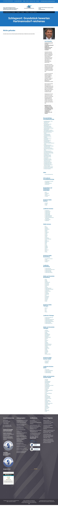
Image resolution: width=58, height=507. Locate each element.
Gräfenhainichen (47, 386)
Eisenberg (46, 338)
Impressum (31, 440)
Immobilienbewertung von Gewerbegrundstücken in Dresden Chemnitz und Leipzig (48, 146)
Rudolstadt (46, 347)
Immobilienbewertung (8, 12)
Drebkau (46, 281)
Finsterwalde (47, 283)
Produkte (22, 12)
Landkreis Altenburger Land (49, 317)
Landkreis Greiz (47, 318)
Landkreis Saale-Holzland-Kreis (49, 319)
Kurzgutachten (47, 182)
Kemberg (46, 389)
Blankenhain (47, 336)
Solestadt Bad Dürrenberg (48, 403)
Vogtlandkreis (47, 220)
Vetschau (46, 299)
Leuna (46, 392)
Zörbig (46, 411)
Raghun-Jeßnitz (47, 400)
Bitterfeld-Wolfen (47, 382)
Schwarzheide (47, 296)
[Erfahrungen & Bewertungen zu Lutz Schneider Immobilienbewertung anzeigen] (8, 478)
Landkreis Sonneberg (48, 322)
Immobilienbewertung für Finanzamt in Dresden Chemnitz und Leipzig (49, 143)
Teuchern (46, 405)
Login (29, 503)
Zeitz (45, 409)
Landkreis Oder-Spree (48, 270)
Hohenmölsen (47, 387)
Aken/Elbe (46, 379)
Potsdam (46, 261)
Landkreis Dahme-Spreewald (49, 289)
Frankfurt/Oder (47, 260)
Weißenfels (46, 406)
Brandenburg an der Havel (48, 258)
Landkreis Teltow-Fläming (48, 272)
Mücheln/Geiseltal (47, 396)
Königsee (46, 342)
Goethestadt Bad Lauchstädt (49, 385)
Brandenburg (47, 193)
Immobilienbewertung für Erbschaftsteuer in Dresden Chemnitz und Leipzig (48, 160)
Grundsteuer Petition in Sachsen (48, 166)
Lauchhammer (47, 290)
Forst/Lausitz (47, 284)
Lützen (46, 394)
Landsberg (46, 391)
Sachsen (46, 194)
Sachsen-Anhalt (47, 195)
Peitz (45, 295)
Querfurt (46, 399)
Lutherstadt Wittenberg (48, 393)
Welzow (46, 300)
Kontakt (32, 12)
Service (36, 12)
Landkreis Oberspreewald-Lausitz (50, 269)
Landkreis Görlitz (47, 212)
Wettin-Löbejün (47, 407)
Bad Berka (46, 333)
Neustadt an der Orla (48, 345)
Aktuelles (13, 12)
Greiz (46, 339)
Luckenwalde (47, 293)
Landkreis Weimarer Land (48, 323)
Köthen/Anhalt (47, 369)
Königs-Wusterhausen (48, 288)
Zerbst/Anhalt (47, 410)
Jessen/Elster (47, 388)
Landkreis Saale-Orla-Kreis (48, 320)
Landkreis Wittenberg (48, 372)
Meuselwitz (46, 343)
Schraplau (46, 402)
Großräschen (47, 285)
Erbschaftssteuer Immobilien (49, 181)
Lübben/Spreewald (47, 291)
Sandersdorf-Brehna (48, 401)
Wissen (28, 12)
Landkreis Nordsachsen (48, 216)
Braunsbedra (47, 383)
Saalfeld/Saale (47, 348)
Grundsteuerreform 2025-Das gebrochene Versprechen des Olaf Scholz (48, 149)
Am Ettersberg (47, 331)
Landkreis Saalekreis (48, 371)
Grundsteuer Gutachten (47, 168)
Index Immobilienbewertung (49, 174)
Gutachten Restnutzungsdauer (48, 167)
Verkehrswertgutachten (48, 183)
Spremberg (46, 298)
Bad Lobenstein (47, 335)
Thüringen (46, 196)
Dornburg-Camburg (48, 337)
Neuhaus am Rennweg (48, 344)
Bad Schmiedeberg (47, 381)
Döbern (46, 280)
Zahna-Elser (46, 408)
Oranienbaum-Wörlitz (48, 398)
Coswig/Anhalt (47, 384)
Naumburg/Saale (47, 397)
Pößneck (46, 346)
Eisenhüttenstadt (47, 282)
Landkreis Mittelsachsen (48, 215)
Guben (46, 286)
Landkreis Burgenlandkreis (49, 390)
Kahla (46, 341)
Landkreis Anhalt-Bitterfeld (49, 370)
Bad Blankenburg (47, 334)
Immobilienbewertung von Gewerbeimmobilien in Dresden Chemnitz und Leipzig (48, 165)
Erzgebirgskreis (47, 210)
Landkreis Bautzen (47, 211)
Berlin (46, 192)
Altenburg (46, 330)
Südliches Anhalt (47, 404)
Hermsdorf (46, 340)
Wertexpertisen (47, 184)
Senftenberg (47, 297)
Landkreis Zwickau (47, 219)
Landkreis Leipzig (47, 213)
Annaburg (46, 380)
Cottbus (46, 259)
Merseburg (46, 395)
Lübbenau (46, 292)
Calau (46, 279)
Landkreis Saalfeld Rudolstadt (49, 321)
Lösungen (18, 12)
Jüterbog (46, 287)
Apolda (46, 332)
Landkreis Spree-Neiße (48, 271)
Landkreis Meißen (47, 214)
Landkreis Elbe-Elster (48, 268)
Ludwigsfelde (47, 294)
